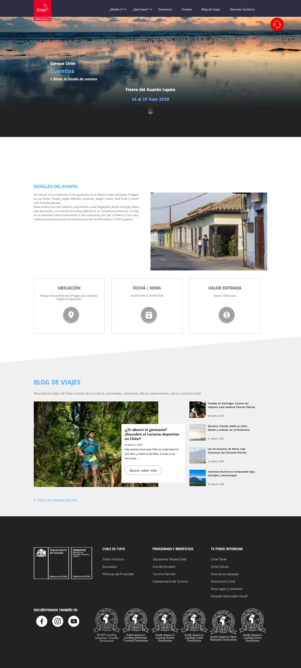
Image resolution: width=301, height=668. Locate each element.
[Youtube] (73, 621)
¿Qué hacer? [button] (141, 9)
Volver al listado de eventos (74, 78)
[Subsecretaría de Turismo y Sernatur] (63, 563)
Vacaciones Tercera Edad (169, 559)
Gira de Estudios (164, 566)
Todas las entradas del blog (57, 499)
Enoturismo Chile (223, 581)
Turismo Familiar (164, 574)
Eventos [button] (187, 9)
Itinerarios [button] (165, 9)
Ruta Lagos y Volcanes (226, 588)
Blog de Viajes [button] (211, 9)
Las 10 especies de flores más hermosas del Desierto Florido (227, 450)
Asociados (109, 566)
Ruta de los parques (225, 574)
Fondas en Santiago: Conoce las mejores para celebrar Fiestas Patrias (231, 405)
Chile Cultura (219, 566)
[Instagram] (57, 621)
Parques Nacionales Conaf (229, 596)
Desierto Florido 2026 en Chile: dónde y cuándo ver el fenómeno (229, 427)
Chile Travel (218, 559)
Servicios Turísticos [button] (242, 9)
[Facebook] (41, 621)
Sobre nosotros (113, 559)
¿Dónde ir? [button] (116, 9)
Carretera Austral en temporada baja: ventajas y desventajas (231, 473)
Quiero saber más (143, 470)
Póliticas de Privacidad (118, 574)
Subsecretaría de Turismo (170, 581)
